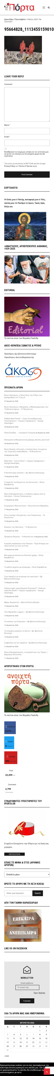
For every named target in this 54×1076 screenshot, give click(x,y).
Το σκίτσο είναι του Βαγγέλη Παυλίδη (21, 338)
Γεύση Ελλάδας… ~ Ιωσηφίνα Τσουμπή (19, 433)
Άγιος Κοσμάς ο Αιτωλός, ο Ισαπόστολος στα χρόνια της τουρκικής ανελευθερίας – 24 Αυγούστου (25, 450)
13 (27, 1038)
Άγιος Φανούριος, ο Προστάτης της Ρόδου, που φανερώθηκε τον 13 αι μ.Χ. (23, 396)
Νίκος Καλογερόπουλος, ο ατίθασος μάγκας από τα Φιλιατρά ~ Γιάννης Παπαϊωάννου (24, 495)
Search (38, 893)
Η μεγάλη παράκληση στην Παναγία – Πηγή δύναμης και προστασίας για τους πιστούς (26, 545)
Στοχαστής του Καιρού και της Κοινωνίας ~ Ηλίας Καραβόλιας (24, 483)
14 (33, 1038)
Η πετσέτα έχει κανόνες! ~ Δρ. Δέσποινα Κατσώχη (24, 473)
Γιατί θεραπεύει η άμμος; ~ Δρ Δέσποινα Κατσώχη (24, 612)
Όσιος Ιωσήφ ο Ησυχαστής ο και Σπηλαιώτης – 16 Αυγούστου (24, 516)
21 (33, 1042)
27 (27, 1046)
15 (40, 1038)
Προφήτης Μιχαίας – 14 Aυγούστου (18, 537)
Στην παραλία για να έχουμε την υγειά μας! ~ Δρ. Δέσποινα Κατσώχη (23, 578)
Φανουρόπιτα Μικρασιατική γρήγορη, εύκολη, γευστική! (26, 440)
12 (21, 1038)
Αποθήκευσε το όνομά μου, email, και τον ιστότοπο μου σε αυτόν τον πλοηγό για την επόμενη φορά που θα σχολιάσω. (26, 154)
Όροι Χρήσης (39, 993)
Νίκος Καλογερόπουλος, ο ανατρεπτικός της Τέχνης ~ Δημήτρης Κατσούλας (26, 653)
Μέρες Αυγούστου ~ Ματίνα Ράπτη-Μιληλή (21, 602)
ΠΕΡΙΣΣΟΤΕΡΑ (14, 854)
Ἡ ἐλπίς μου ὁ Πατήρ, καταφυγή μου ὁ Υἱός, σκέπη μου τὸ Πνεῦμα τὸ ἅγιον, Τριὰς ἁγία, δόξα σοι (24, 203)
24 (8, 1046)
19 (21, 1042)
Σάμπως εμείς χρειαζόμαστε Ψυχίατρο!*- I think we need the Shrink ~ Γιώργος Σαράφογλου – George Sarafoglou (24, 590)
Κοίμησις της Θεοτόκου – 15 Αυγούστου (20, 527)
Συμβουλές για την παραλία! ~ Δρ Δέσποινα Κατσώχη (25, 643)
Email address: (27, 983)
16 (46, 1038)
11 (14, 1038)
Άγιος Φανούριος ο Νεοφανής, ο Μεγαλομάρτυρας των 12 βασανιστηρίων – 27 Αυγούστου (26, 408)
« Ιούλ (6, 1056)
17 (8, 1042)
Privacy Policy (9, 166)
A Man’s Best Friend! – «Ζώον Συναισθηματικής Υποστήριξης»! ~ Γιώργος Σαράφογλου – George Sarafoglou (23, 421)
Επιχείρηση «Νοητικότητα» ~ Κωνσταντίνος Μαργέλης (26, 506)
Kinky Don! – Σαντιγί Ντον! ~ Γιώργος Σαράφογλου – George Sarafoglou (25, 462)
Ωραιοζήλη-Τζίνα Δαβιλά (14, 19)
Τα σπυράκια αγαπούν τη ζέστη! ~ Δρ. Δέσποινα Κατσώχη (23, 632)
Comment (8, 84)
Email (6, 137)
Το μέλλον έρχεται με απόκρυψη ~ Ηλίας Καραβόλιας (25, 567)
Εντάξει (3, 1075)
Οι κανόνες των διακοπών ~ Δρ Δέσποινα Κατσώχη (25, 621)
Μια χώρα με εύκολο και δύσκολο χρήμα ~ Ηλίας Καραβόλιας (24, 556)
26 (21, 1046)
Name (6, 125)
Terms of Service (25, 166)
